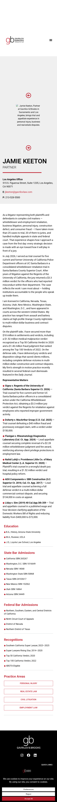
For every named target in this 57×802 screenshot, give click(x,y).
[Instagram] (22, 755)
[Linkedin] (35, 755)
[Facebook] (28, 755)
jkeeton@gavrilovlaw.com (18, 192)
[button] (51, 40)
